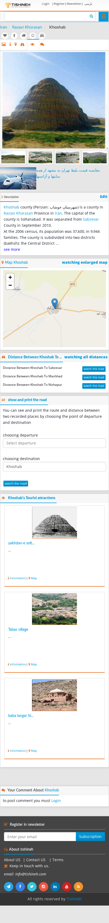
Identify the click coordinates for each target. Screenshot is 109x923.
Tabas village (18, 630)
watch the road (94, 369)
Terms (57, 859)
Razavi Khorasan (27, 27)
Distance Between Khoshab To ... (35, 357)
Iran (3, 27)
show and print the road (27, 400)
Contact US (36, 859)
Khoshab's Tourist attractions (31, 498)
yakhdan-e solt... (21, 543)
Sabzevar (91, 219)
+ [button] (10, 277)
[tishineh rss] (79, 886)
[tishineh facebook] (21, 886)
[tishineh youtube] (68, 886)
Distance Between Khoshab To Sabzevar (32, 367)
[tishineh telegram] (10, 886)
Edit (103, 196)
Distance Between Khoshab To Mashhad (32, 376)
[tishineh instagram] (45, 886)
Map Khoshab (16, 263)
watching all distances (85, 357)
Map (34, 578)
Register (59, 4)
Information (18, 578)
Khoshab (11, 207)
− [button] (10, 285)
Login (45, 4)
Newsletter (74, 4)
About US (12, 859)
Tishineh (74, 899)
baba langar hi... (20, 716)
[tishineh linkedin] (56, 886)
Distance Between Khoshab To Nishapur (32, 384)
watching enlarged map (84, 262)
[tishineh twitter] (33, 886)
